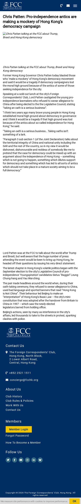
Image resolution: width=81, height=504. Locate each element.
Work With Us (14, 405)
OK (74, 501)
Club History (14, 396)
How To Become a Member (23, 442)
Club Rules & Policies (20, 400)
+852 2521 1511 (20, 372)
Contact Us (13, 409)
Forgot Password (17, 435)
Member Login (18, 429)
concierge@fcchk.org (24, 379)
